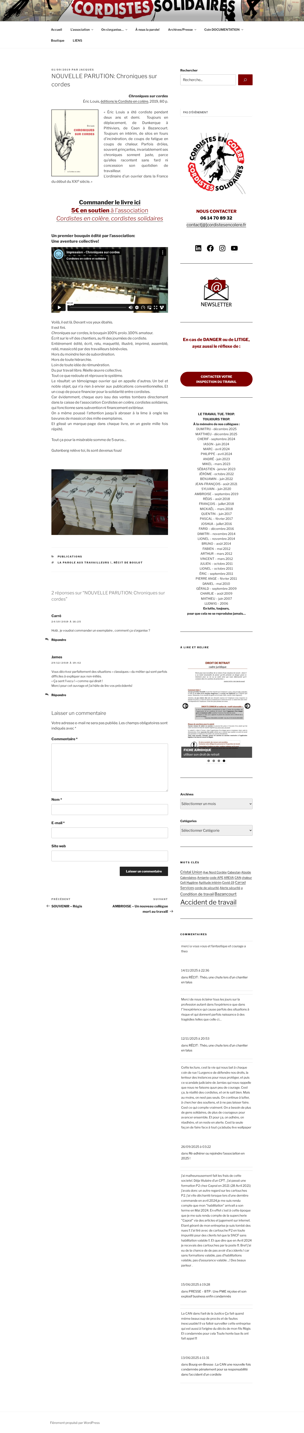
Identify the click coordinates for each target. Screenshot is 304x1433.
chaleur (247, 877)
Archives (186, 794)
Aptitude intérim (210, 882)
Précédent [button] (185, 706)
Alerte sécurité (230, 888)
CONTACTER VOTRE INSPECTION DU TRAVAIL (216, 379)
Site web (58, 846)
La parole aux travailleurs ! (85, 562)
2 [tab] (214, 761)
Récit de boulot (128, 562)
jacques (86, 69)
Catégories (188, 821)
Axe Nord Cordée (215, 872)
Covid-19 (228, 882)
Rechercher (189, 70)
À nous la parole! (147, 29)
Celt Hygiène (189, 882)
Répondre (58, 640)
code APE (216, 877)
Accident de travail (208, 902)
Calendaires (188, 877)
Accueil (56, 29)
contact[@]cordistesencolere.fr (216, 224)
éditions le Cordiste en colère (124, 101)
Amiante (203, 877)
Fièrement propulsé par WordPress (75, 1423)
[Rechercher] (245, 79)
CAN (238, 877)
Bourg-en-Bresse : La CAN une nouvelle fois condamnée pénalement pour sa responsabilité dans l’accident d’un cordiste (216, 1369)
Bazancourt (226, 893)
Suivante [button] (247, 706)
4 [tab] (224, 761)
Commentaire (64, 739)
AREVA (229, 877)
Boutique (57, 40)
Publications (70, 556)
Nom (56, 799)
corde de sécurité (207, 888)
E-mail (58, 823)
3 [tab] (219, 761)
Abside (246, 872)
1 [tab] (208, 761)
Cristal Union (191, 872)
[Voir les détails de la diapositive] (216, 706)
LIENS (77, 40)
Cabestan (234, 872)
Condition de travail (197, 894)
